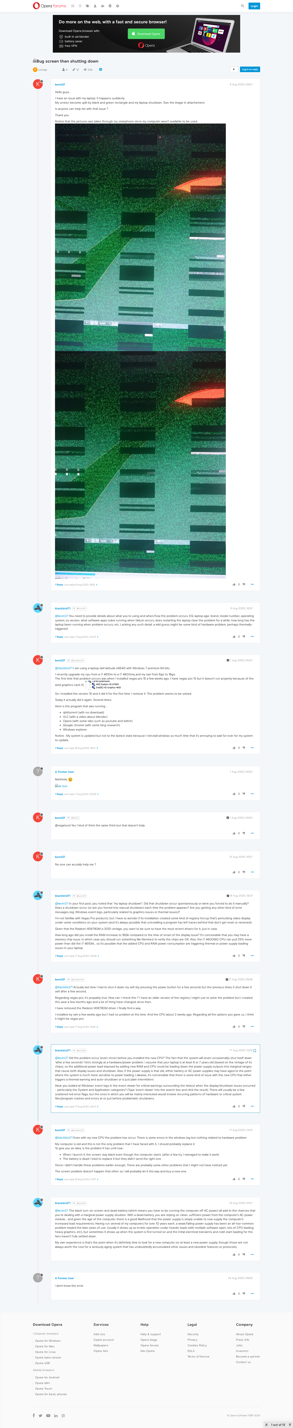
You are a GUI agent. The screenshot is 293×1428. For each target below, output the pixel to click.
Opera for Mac (45, 1346)
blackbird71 (63, 608)
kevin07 (60, 84)
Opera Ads (100, 1350)
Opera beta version (48, 1357)
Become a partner (248, 1356)
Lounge (42, 69)
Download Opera (148, 33)
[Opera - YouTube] (48, 1415)
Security (193, 1334)
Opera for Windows (48, 1340)
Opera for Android (47, 1377)
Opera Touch (43, 1388)
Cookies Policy (197, 1345)
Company (244, 1324)
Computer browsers (45, 1333)
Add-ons (99, 1334)
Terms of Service (198, 1356)
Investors (242, 1350)
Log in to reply (250, 69)
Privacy (192, 1339)
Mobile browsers (43, 1370)
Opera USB (42, 1363)
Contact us (243, 1362)
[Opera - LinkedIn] (56, 1415)
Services (101, 1324)
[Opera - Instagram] (63, 1415)
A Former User (64, 771)
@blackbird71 (77, 661)
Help (144, 1324)
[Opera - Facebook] (34, 1415)
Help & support (151, 1334)
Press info (242, 1339)
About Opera (244, 1334)
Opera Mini (42, 1383)
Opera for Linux (45, 1351)
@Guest (75, 818)
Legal (192, 1324)
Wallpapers (100, 1345)
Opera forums (150, 1345)
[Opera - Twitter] (40, 1415)
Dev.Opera (148, 1350)
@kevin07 (81, 608)
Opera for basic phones (51, 1394)
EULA (191, 1350)
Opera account (103, 1339)
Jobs (239, 1345)
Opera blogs (149, 1339)
